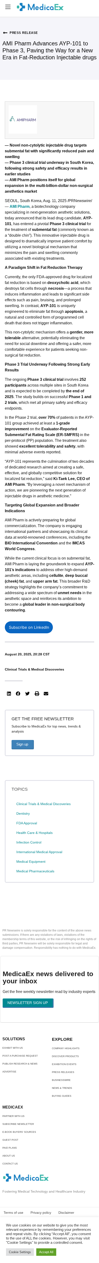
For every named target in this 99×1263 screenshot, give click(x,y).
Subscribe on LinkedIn (29, 627)
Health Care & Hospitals (34, 833)
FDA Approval (26, 823)
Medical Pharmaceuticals (35, 871)
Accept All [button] (46, 1252)
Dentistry (23, 813)
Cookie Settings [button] (20, 1252)
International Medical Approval (39, 852)
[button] (8, 7)
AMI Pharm (20, 206)
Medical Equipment (30, 861)
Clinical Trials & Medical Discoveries (34, 669)
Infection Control (28, 842)
